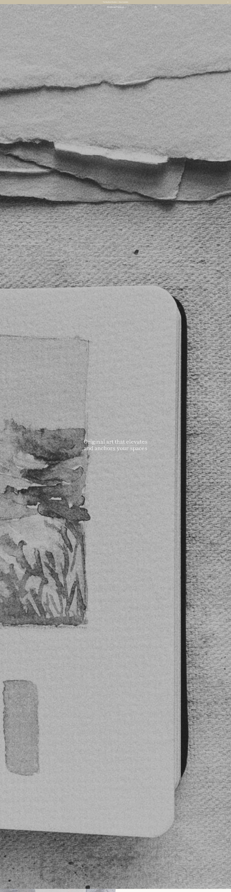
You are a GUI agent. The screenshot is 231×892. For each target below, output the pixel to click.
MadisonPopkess (115, 7)
